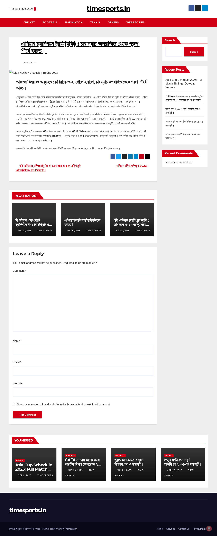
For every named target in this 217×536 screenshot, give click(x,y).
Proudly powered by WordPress (25, 529)
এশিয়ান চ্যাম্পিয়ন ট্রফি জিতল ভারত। (82, 222)
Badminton (74, 22)
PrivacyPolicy (199, 529)
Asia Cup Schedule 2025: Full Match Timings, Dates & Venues (184, 83)
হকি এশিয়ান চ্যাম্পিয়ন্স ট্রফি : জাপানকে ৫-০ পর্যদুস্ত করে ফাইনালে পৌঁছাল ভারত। (131, 224)
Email (17, 362)
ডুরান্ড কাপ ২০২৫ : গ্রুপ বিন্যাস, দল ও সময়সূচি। (129, 462)
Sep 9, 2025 (24, 475)
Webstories (135, 22)
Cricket (29, 22)
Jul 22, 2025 (124, 470)
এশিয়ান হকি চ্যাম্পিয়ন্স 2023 (131, 165)
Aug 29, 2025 (75, 470)
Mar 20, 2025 (174, 470)
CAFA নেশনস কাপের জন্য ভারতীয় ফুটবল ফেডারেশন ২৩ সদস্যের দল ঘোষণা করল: (82, 464)
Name (17, 341)
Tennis (95, 22)
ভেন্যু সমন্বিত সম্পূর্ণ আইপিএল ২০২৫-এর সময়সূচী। (183, 462)
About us (170, 529)
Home (160, 529)
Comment (19, 270)
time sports (44, 230)
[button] (207, 22)
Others (113, 22)
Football (50, 22)
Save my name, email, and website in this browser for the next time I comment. (63, 404)
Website (18, 383)
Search (170, 40)
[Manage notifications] (209, 528)
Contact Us (183, 529)
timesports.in (108, 8)
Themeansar (70, 529)
